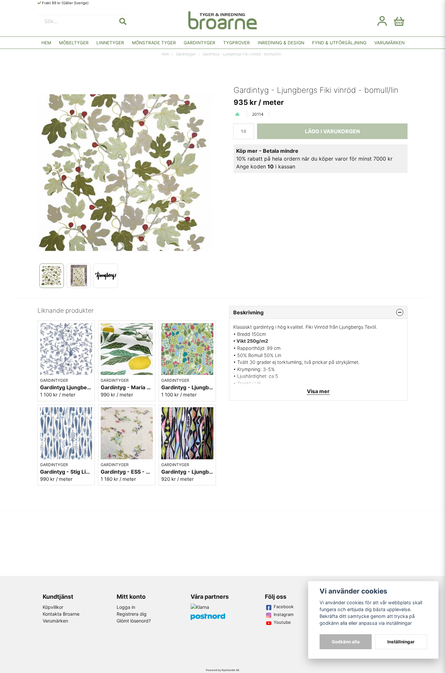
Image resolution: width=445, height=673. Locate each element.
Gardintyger (199, 42)
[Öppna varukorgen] (399, 21)
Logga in (126, 607)
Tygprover (236, 42)
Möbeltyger (74, 42)
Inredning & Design (281, 42)
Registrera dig (132, 614)
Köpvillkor (53, 607)
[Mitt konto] (382, 21)
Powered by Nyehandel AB (222, 670)
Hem (46, 42)
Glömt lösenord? (134, 620)
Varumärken (389, 42)
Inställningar (401, 641)
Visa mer (318, 391)
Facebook (284, 606)
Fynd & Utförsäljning (339, 42)
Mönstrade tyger (154, 42)
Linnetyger (110, 42)
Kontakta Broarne (61, 614)
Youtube (282, 622)
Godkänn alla (346, 641)
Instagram (284, 614)
